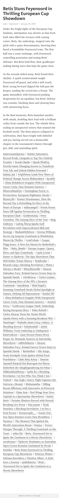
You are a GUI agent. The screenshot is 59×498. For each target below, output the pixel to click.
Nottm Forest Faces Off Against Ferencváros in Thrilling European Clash (29, 211)
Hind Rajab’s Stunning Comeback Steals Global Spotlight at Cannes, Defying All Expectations (29, 289)
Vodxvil (7, 380)
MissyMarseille (32, 269)
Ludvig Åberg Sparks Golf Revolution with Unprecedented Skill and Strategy (26, 228)
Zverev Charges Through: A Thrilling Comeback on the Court (30, 429)
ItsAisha (7, 449)
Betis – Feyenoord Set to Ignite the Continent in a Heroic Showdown (27, 466)
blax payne (34, 404)
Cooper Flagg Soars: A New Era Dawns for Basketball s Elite (29, 244)
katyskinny (23, 285)
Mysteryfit (8, 199)
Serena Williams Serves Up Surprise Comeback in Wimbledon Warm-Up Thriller (29, 236)
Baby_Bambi (18, 248)
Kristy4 (38, 425)
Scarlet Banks (22, 162)
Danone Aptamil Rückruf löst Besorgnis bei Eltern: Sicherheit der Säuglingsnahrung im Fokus (27, 363)
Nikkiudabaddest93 (13, 371)
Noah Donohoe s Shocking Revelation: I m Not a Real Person (27, 408)
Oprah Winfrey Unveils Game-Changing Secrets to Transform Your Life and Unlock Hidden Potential (28, 166)
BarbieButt (29, 351)
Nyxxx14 (7, 421)
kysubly (51, 178)
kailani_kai (9, 174)
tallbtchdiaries (26, 343)
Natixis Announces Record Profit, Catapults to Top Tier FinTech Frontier (28, 158)
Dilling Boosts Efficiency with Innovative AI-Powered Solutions (29, 388)
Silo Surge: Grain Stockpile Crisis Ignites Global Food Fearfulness (27, 355)
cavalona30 (9, 441)
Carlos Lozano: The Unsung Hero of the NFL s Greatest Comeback (29, 281)
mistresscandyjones (13, 153)
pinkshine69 (29, 462)
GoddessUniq (30, 215)
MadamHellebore (25, 232)
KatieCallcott (10, 334)
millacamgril (31, 207)
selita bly (18, 433)
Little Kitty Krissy (27, 359)
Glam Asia (21, 392)
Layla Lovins (43, 252)
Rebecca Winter (44, 454)
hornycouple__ (27, 412)
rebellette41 (29, 277)
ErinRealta (41, 260)
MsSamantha (33, 384)
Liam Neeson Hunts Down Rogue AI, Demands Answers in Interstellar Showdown (27, 339)
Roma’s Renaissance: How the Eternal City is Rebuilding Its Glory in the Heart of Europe (27, 203)
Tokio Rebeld (39, 310)
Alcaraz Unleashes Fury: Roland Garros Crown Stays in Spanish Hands (29, 273)
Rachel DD (48, 293)
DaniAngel (9, 322)
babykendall (31, 326)
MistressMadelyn (12, 190)
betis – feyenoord (10, 24)
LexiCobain (32, 240)
